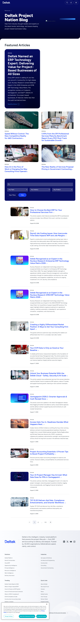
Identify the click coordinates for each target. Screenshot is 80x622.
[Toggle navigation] (76, 3)
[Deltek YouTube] (71, 541)
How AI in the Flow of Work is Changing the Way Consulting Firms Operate (16, 169)
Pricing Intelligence (9, 568)
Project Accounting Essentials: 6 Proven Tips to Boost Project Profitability (49, 453)
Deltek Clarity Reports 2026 (12, 584)
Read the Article (12, 104)
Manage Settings (9, 616)
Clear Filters (12, 195)
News (42, 591)
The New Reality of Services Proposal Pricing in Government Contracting (58, 168)
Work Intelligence (9, 573)
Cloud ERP (7, 563)
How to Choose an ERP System (12, 589)
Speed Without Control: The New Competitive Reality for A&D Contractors (17, 136)
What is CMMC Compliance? (12, 594)
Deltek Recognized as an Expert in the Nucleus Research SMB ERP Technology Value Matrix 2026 (49, 295)
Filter (22, 195)
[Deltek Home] (6, 2)
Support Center (45, 601)
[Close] (46, 604)
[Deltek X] (67, 541)
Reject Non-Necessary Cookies (27, 616)
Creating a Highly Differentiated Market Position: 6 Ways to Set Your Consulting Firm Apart (49, 326)
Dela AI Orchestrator (10, 560)
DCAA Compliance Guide (11, 596)
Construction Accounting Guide (13, 599)
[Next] (50, 522)
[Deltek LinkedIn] (64, 541)
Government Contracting (47, 568)
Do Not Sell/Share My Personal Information (55, 612)
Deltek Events (44, 594)
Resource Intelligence (10, 570)
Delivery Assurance (9, 575)
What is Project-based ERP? (12, 586)
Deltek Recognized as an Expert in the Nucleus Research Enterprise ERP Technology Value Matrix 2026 (49, 261)
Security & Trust (45, 586)
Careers (43, 589)
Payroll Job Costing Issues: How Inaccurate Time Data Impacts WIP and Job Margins (48, 234)
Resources (7, 10)
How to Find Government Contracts (14, 591)
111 (45, 522)
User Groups (44, 596)
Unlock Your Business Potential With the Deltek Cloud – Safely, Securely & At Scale (48, 374)
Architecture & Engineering (47, 560)
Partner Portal (44, 599)
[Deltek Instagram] (74, 541)
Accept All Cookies (41, 616)
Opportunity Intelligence (11, 565)
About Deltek (44, 584)
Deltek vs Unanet (9, 601)
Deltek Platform (8, 558)
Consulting (43, 565)
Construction (44, 563)
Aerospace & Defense (46, 558)
